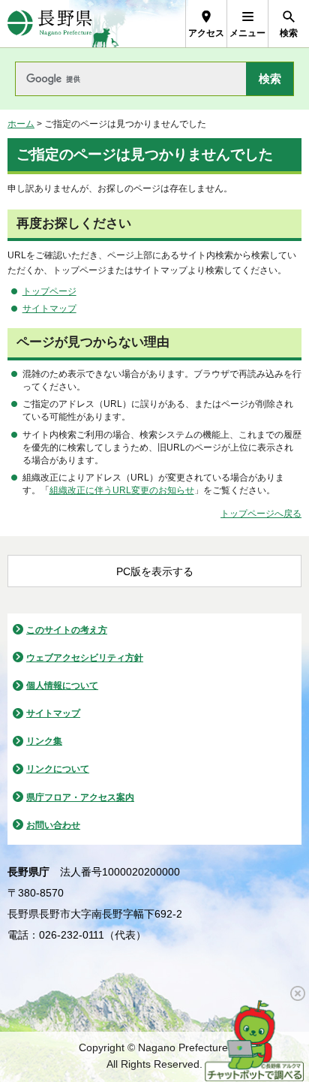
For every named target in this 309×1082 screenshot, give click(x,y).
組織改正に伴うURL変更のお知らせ (122, 490)
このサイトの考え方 (66, 630)
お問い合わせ (53, 825)
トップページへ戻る (261, 513)
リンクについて (57, 769)
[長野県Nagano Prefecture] (50, 24)
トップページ (49, 291)
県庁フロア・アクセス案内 (80, 797)
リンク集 (44, 741)
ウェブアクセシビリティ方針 (84, 658)
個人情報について (62, 685)
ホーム (21, 124)
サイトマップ (49, 308)
